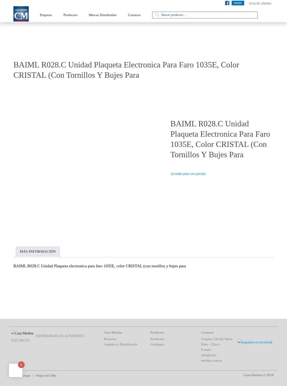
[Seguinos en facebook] (227, 4)
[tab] (38, 252)
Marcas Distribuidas (103, 15)
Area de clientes (260, 3)
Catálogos (157, 344)
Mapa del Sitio (46, 375)
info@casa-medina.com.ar (211, 357)
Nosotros (110, 339)
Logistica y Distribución (120, 344)
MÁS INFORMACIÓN (38, 251)
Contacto (134, 15)
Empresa (46, 15)
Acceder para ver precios (188, 174)
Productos (70, 15)
